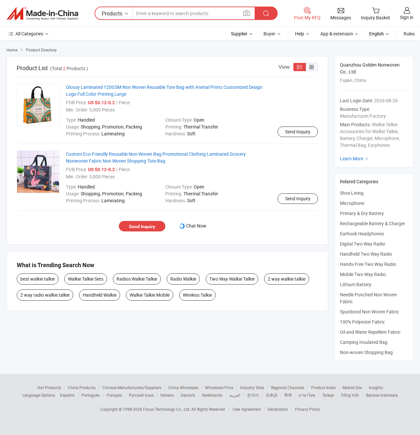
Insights (376, 387)
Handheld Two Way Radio (366, 254)
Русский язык (141, 395)
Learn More (354, 158)
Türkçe (328, 395)
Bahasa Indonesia (382, 395)
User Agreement (247, 409)
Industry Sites (252, 387)
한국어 (253, 395)
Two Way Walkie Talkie (232, 279)
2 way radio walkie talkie (45, 295)
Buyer (269, 33)
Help (299, 33)
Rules (409, 33)
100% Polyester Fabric (362, 322)
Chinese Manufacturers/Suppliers (131, 387)
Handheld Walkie (99, 295)
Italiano (167, 395)
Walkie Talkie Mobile (150, 295)
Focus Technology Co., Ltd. (167, 409)
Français (114, 395)
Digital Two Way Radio (362, 244)
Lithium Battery (355, 284)
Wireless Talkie (197, 295)
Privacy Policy (307, 409)
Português (90, 395)
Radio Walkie (183, 279)
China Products (81, 387)
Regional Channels (287, 387)
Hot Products (49, 387)
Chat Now (196, 226)
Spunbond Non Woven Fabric (369, 311)
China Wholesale (183, 387)
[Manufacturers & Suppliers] (42, 13)
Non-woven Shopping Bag (366, 352)
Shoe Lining (352, 193)
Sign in (406, 17)
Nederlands (212, 395)
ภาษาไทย (307, 395)
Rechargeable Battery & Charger (372, 223)
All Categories (29, 33)
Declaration (278, 409)
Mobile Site (352, 387)
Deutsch (188, 395)
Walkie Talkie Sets (85, 279)
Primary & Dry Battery (362, 213)
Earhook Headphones (362, 233)
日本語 (272, 395)
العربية (234, 395)
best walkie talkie (37, 279)
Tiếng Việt (350, 395)
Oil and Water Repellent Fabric (370, 332)
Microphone (352, 203)
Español (67, 395)
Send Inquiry (297, 132)
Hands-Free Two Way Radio (368, 264)
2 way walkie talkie (286, 279)
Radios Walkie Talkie (136, 279)
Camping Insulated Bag (364, 342)
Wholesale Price (219, 387)
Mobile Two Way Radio (363, 274)
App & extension (336, 33)
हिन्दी (288, 395)
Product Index (323, 387)
